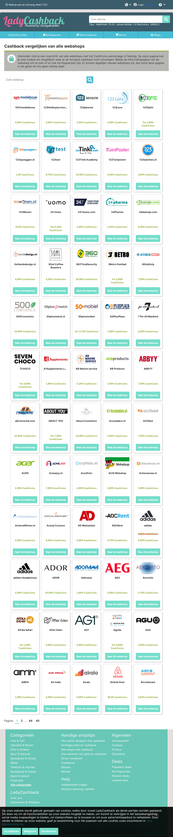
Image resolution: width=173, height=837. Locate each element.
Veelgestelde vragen (74, 784)
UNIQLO (154, 24)
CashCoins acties (17, 34)
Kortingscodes (121, 771)
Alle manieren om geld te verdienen (83, 754)
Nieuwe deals (120, 775)
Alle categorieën (20, 784)
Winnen (65, 771)
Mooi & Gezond (20, 754)
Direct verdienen (71, 758)
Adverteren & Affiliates (25, 802)
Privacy (116, 749)
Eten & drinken (19, 749)
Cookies (117, 745)
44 (30, 720)
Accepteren (11, 831)
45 (37, 720)
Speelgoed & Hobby (23, 758)
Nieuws (65, 767)
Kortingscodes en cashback (78, 745)
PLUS (112, 24)
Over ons (16, 798)
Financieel (16, 780)
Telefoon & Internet (22, 767)
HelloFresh (101, 24)
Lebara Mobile (124, 24)
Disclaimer (118, 754)
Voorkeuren (48, 831)
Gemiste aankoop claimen (77, 789)
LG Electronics (141, 24)
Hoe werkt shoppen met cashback (83, 740)
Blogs (157, 34)
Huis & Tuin (17, 740)
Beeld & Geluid (19, 776)
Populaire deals (121, 767)
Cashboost (68, 762)
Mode (14, 762)
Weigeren (30, 831)
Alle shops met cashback (77, 749)
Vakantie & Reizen (21, 745)
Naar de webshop (25, 133)
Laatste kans (120, 780)
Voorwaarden (120, 740)
